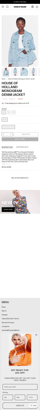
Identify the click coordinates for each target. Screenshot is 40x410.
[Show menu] (3, 6)
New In (4, 311)
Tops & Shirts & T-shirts (10, 319)
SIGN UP (20, 405)
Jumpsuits (5, 326)
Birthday (5, 392)
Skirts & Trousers (8, 323)
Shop (4, 307)
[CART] (37, 6)
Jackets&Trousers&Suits (10, 330)
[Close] (36, 334)
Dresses (4, 315)
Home (3, 79)
